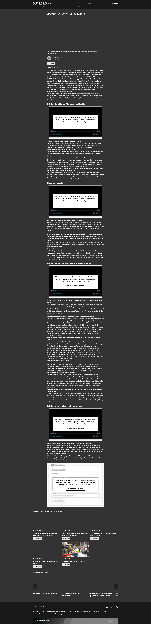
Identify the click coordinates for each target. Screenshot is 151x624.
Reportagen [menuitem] (61, 7)
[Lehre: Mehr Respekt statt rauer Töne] (75, 549)
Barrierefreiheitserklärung (84, 611)
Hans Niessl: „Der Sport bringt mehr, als (45, 593)
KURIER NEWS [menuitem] (52, 7)
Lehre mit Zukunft (38, 530)
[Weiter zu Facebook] (112, 607)
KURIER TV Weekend (94, 591)
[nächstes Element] (116, 586)
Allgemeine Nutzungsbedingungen (50, 611)
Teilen (52, 63)
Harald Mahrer (69, 77)
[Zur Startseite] (42, 3)
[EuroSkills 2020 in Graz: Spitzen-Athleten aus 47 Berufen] (104, 521)
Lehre (89, 96)
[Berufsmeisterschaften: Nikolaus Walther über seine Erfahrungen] (75, 521)
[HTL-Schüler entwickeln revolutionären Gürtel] (47, 549)
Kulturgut (98, 377)
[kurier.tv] (39, 606)
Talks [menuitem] (43, 7)
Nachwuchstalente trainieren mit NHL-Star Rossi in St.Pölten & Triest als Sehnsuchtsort (101, 595)
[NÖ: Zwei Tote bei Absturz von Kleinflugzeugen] (74, 582)
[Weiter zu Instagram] (117, 607)
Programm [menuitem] (71, 7)
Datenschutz (72, 611)
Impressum (36, 611)
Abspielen (38, 538)
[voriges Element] (35, 586)
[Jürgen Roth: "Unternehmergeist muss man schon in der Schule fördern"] (47, 521)
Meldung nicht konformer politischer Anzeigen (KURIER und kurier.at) (66, 614)
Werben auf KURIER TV (39, 614)
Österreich (50, 147)
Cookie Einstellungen (91, 614)
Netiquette (64, 611)
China (69, 149)
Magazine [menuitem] (36, 7)
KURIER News (64, 591)
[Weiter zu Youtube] (107, 607)
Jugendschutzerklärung (99, 611)
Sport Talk (36, 591)
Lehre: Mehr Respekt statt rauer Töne (74, 561)
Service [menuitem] (78, 7)
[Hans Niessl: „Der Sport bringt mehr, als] (46, 582)
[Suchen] (106, 3)
